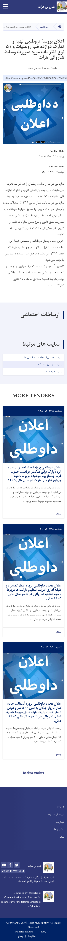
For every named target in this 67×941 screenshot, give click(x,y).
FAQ (43, 932)
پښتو (20, 936)
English (32, 936)
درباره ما (60, 822)
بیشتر (58, 514)
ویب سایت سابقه (56, 814)
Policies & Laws (24, 932)
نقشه (61, 837)
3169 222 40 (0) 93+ (11, 871)
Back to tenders (33, 773)
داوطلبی (44, 27)
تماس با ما (59, 829)
